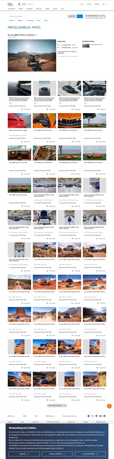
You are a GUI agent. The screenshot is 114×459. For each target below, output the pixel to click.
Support (10, 422)
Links (22, 422)
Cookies (85, 422)
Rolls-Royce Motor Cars (70, 416)
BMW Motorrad (50, 416)
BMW (24, 416)
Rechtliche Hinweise (53, 422)
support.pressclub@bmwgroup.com (96, 18)
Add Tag (72, 16)
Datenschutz (71, 422)
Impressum (35, 422)
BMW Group (11, 416)
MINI (36, 416)
